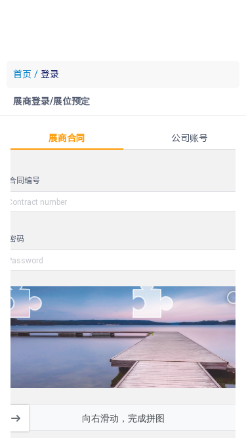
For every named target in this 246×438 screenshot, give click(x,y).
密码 (16, 238)
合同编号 (24, 180)
